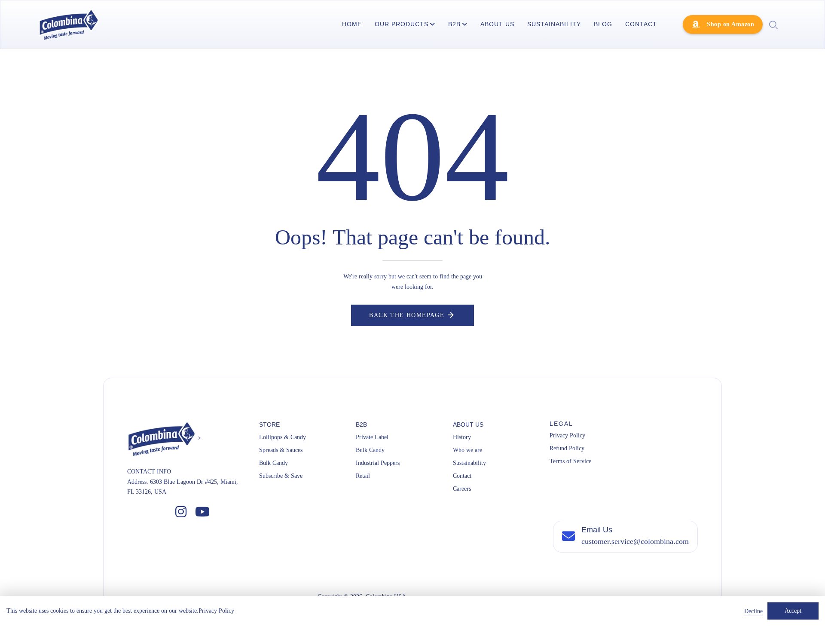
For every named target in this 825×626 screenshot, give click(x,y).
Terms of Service (570, 461)
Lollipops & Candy (282, 437)
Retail (363, 476)
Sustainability (469, 463)
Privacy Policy (567, 435)
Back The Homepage (406, 315)
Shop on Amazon (730, 24)
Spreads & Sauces (280, 450)
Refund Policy (567, 448)
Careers (462, 489)
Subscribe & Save (280, 476)
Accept (793, 611)
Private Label (372, 437)
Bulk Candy (273, 463)
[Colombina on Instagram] (180, 512)
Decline (753, 611)
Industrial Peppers (378, 463)
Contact (462, 476)
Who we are (467, 450)
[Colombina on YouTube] (202, 512)
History (462, 437)
